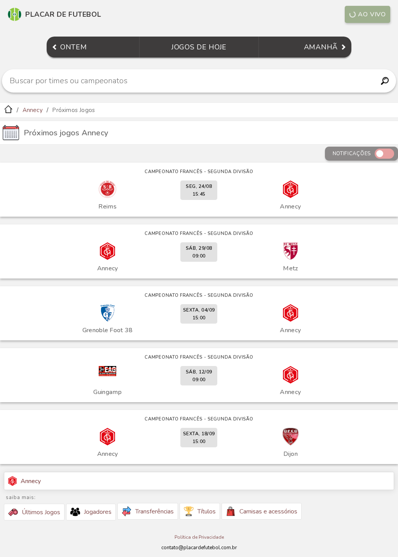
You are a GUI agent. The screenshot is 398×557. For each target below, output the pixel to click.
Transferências (154, 511)
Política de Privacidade (199, 537)
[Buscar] (384, 81)
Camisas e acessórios (268, 511)
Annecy (33, 110)
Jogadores (98, 512)
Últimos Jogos (41, 512)
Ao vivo (372, 14)
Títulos (206, 511)
